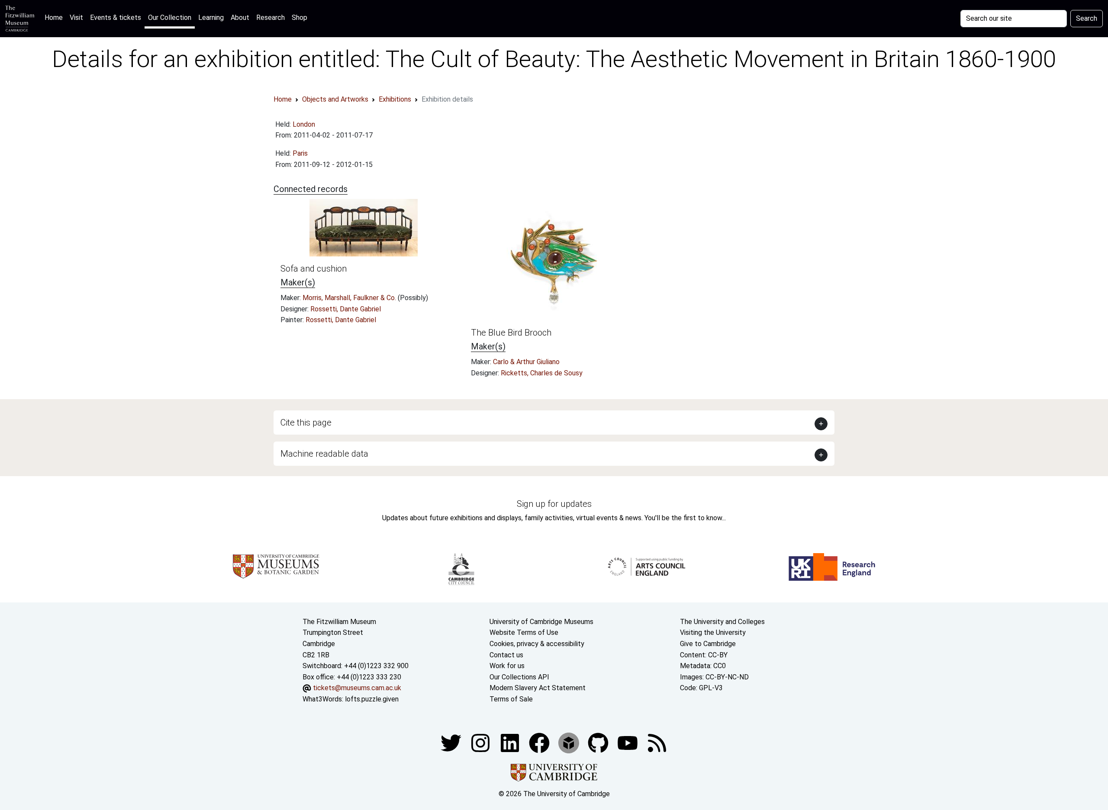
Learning (211, 17)
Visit (76, 17)
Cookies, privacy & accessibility (537, 644)
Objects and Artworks (335, 99)
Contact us (506, 655)
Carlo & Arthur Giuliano (526, 362)
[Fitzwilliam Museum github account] (599, 742)
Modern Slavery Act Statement (538, 688)
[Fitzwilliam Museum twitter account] (452, 742)
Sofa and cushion (313, 268)
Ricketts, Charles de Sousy (542, 373)
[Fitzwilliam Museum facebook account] (510, 742)
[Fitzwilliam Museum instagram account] (481, 742)
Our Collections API (519, 677)
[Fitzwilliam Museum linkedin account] (540, 742)
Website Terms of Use (524, 632)
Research (270, 17)
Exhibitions (395, 99)
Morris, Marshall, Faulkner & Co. (350, 298)
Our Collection (169, 17)
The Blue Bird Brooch (511, 332)
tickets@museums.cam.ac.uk (357, 688)
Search (1086, 18)
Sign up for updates (554, 504)
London (304, 124)
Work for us (507, 666)
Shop (299, 17)
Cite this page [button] (306, 422)
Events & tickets (115, 17)
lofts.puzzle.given (372, 699)
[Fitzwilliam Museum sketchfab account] (569, 742)
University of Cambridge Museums (541, 622)
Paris (300, 153)
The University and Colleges (722, 622)
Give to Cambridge (708, 644)
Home (55, 17)
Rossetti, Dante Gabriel (345, 309)
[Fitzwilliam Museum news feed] (657, 742)
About (240, 17)
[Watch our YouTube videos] (628, 742)
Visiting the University (713, 632)
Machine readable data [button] (324, 453)
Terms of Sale (511, 699)
